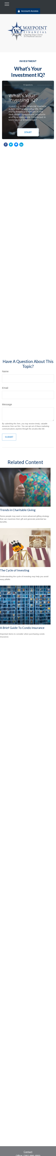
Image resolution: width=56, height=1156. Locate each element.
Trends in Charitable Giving (17, 510)
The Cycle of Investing (14, 570)
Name (5, 371)
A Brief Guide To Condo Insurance (22, 628)
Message (7, 404)
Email (5, 388)
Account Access (29, 11)
